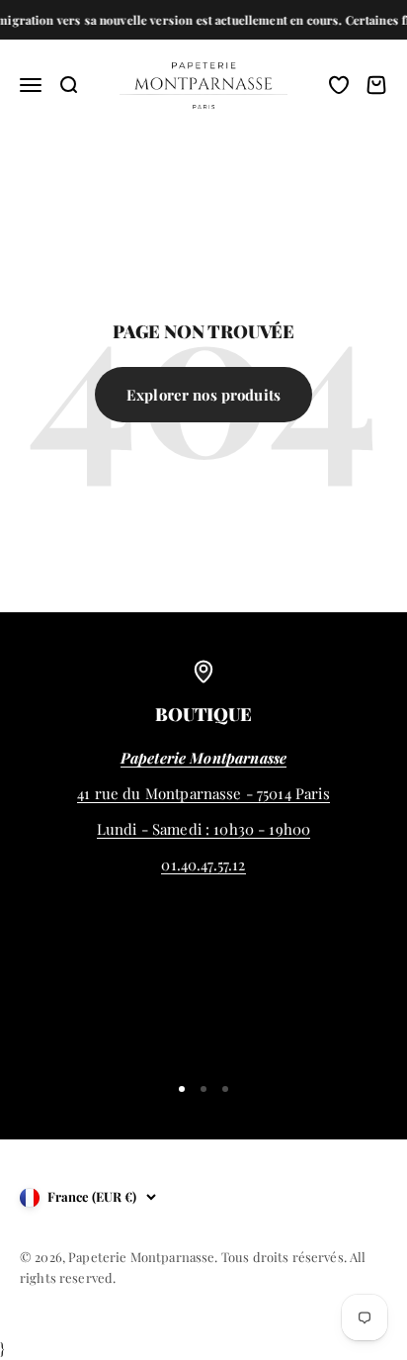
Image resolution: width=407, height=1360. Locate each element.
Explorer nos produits (203, 395)
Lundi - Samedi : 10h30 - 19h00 (204, 829)
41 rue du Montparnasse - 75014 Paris (203, 793)
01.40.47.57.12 (203, 864)
